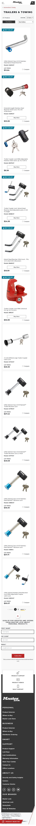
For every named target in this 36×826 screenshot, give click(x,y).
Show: (23, 17)
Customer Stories (9, 784)
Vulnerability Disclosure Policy (10, 819)
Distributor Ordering (10, 734)
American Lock (8, 802)
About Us (8, 773)
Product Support (8, 748)
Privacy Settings (15, 816)
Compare (26, 69)
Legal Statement (6, 817)
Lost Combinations (9, 755)
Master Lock (7, 799)
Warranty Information (10, 758)
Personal (8, 708)
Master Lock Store (9, 719)
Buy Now (16, 117)
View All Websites (9, 808)
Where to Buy (8, 715)
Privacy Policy (5, 816)
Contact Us (6, 765)
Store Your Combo (9, 762)
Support (8, 744)
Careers (5, 781)
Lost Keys (6, 752)
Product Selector (9, 712)
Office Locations (8, 768)
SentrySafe (7, 805)
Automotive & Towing (9, 7)
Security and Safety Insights (13, 777)
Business (8, 723)
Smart (6, 739)
